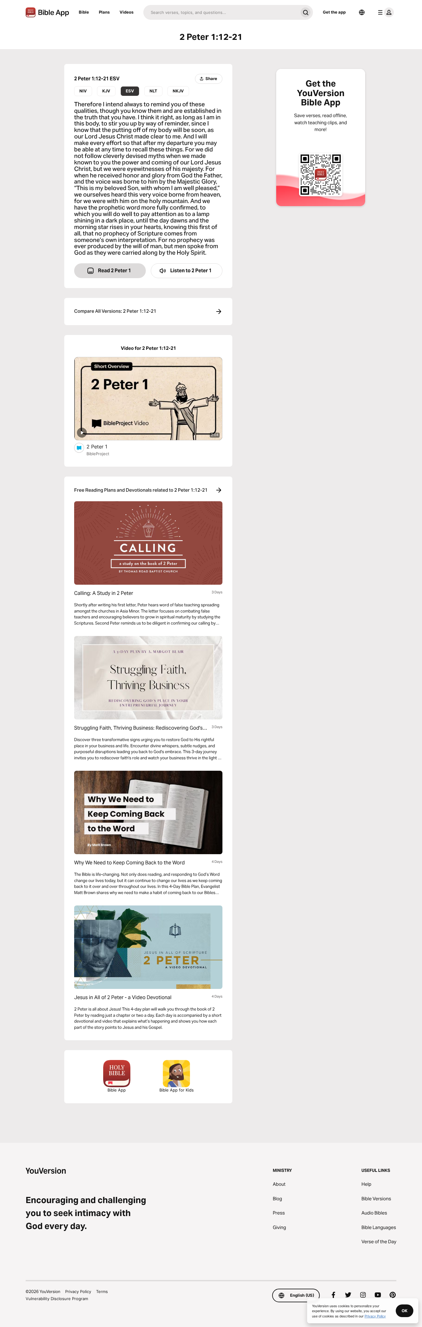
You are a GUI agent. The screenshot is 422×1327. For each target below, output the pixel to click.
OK (404, 1310)
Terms (102, 1291)
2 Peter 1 (103, 446)
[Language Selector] (362, 12)
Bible (84, 12)
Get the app (334, 12)
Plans (104, 12)
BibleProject (98, 453)
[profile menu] (384, 12)
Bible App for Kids (176, 1089)
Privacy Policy (78, 1291)
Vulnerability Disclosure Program (57, 1298)
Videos (126, 12)
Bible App (117, 1089)
